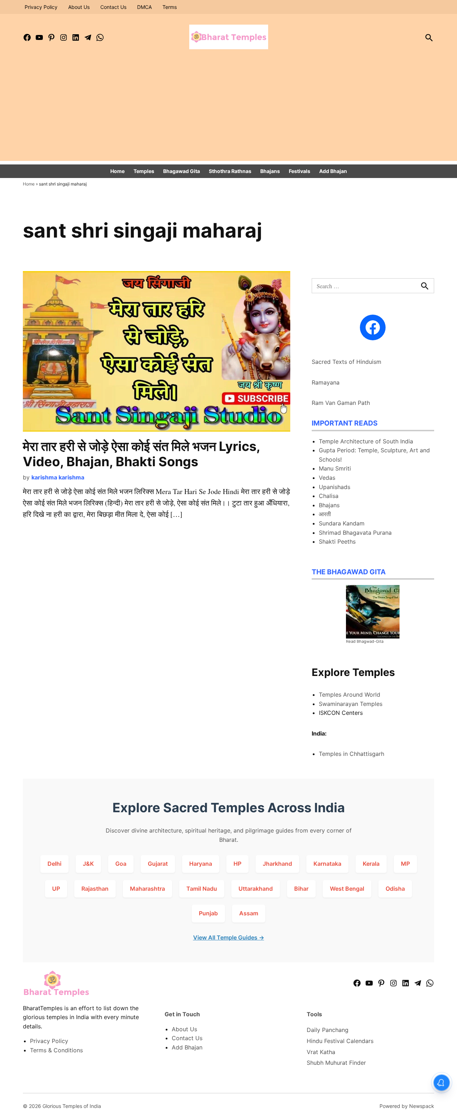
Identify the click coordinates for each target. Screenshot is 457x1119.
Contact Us (113, 7)
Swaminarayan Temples (350, 703)
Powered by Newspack (407, 1106)
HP (237, 863)
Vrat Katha (321, 1052)
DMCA (144, 7)
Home (117, 171)
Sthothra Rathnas (230, 171)
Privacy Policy (41, 7)
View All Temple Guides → (228, 937)
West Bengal (347, 888)
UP (56, 888)
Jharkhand (277, 863)
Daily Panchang (327, 1029)
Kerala (371, 863)
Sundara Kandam (342, 523)
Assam (248, 913)
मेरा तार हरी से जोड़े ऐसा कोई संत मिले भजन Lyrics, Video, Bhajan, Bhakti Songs (141, 453)
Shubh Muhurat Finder (336, 1062)
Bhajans (270, 171)
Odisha (395, 888)
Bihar (301, 888)
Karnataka (327, 863)
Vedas (327, 477)
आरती (325, 514)
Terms (169, 7)
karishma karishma (57, 477)
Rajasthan (95, 888)
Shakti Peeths (337, 541)
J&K (88, 863)
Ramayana (326, 382)
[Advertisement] (228, 111)
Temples (144, 171)
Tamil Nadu (201, 888)
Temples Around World (349, 694)
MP (405, 863)
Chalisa (328, 495)
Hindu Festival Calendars (340, 1040)
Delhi (54, 863)
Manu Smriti (335, 468)
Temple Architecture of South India (366, 441)
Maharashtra (147, 888)
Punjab (208, 913)
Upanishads (334, 486)
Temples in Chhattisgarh (351, 753)
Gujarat (158, 863)
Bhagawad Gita (181, 171)
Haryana (200, 863)
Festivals (299, 171)
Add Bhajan (333, 171)
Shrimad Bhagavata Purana (355, 532)
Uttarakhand (255, 888)
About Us (79, 7)
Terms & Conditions (56, 1050)
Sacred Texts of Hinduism (346, 361)
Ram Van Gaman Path (341, 402)
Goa (120, 863)
